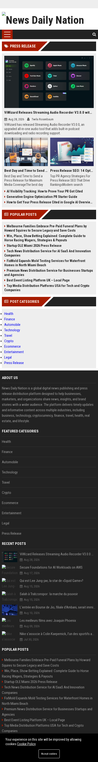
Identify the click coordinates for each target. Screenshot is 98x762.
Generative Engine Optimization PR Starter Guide (42, 197)
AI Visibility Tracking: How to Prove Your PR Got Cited (45, 191)
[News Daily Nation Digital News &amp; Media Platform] (49, 19)
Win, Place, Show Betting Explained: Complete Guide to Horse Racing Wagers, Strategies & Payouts (45, 238)
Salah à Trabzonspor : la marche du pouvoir (49, 594)
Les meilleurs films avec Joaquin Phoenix (48, 620)
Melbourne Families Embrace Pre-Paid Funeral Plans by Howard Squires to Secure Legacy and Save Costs (45, 228)
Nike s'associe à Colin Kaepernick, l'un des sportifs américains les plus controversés (58, 634)
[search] (94, 34)
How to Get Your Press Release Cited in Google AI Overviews (50, 202)
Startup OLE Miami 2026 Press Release (34, 246)
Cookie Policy (26, 744)
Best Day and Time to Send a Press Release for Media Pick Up (26, 170)
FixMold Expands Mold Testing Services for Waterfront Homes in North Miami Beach (44, 263)
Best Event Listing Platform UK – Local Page (38, 280)
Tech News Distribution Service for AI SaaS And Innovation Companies (47, 253)
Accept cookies (49, 753)
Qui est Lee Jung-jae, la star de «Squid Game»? (51, 581)
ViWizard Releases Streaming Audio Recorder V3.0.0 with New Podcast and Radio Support (49, 112)
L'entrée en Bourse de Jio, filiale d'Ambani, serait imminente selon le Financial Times (58, 607)
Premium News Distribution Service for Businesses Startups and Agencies (48, 273)
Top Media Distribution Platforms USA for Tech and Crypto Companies (46, 288)
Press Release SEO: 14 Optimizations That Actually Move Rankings (72, 170)
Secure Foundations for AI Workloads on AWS (51, 567)
